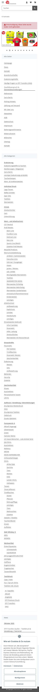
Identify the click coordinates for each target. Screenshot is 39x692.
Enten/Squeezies (10, 546)
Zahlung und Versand (12, 105)
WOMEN (7, 538)
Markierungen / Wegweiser (14, 169)
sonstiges (10, 300)
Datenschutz (8, 122)
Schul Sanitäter (12, 325)
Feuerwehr (11, 328)
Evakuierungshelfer (11, 79)
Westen (9, 365)
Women (9, 474)
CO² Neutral (8, 224)
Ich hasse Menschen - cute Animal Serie (18, 439)
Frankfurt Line (12, 234)
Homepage (8, 63)
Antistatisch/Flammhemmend (17, 294)
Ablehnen (20, 684)
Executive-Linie (12, 259)
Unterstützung (9, 216)
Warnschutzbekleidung (12, 253)
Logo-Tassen (8, 189)
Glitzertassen (9, 430)
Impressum (8, 126)
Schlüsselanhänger (11, 458)
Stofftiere (7, 562)
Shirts (6, 461)
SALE (6, 606)
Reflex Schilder (9, 193)
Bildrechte (8, 138)
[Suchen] (34, 8)
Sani (5, 213)
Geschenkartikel (12, 358)
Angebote (8, 597)
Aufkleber (7, 527)
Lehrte (6, 398)
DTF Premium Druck (12, 600)
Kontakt (7, 71)
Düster (9, 496)
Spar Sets (7, 196)
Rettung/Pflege (12, 502)
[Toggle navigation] (3, 1)
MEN (6, 535)
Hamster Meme (9, 436)
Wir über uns (9, 109)
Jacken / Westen (12, 268)
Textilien (7, 199)
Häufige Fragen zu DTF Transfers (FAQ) (18, 83)
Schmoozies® (12, 549)
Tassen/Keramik (10, 571)
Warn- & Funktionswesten (13, 181)
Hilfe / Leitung (12, 331)
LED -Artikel (11, 272)
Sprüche (10, 467)
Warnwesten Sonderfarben (16, 290)
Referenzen (8, 93)
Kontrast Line (11, 237)
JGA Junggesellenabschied (13, 556)
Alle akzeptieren (20, 671)
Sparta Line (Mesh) (13, 243)
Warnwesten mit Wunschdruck (18, 338)
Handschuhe (11, 316)
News (6, 67)
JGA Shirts (7, 442)
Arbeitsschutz (9, 303)
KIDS (8, 477)
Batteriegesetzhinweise (12, 130)
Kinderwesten (12, 297)
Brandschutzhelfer (11, 75)
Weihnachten (11, 511)
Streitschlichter (9, 210)
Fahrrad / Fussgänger (14, 262)
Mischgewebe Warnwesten (16, 275)
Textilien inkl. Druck (11, 586)
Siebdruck (7, 415)
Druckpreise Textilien (12, 412)
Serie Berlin (8, 97)
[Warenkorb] (35, 2)
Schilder (10, 312)
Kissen (6, 388)
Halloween (10, 483)
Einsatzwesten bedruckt (12, 322)
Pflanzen (10, 499)
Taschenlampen (10, 178)
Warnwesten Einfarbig (15, 284)
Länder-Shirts (12, 480)
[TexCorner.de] (11, 2)
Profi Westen (8, 228)
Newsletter (8, 114)
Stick (5, 409)
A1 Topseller (9, 591)
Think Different (9, 489)
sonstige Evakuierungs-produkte (16, 175)
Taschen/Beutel (9, 521)
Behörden (7, 374)
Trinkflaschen (11, 352)
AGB (5, 118)
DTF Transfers (10, 603)
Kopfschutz (11, 309)
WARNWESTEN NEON (14, 281)
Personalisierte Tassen (12, 395)
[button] (27, 2)
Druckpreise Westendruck (13, 406)
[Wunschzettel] (31, 2)
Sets (8, 368)
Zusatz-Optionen (10, 418)
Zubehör (7, 380)
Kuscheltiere (8, 391)
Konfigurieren (20, 678)
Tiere (8, 470)
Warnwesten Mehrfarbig (15, 287)
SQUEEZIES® (11, 553)
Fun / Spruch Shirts (11, 583)
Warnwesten (8, 202)
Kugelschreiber (9, 565)
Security (7, 377)
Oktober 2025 (9, 623)
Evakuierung (8, 361)
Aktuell (7, 594)
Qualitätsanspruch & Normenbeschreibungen (13, 88)
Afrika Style (11, 464)
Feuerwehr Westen (13, 355)
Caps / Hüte (8, 580)
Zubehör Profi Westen (14, 246)
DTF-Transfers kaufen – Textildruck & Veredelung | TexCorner (17, 630)
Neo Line (10, 240)
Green (6, 433)
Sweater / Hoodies (10, 518)
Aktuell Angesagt (10, 426)
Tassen (6, 486)
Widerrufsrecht (9, 134)
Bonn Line (10, 231)
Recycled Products (10, 250)
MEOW (6, 452)
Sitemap (7, 142)
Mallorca (7, 448)
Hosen (9, 265)
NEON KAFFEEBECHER (12, 455)
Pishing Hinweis (10, 101)
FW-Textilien (11, 349)
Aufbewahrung (12, 306)
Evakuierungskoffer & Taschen (15, 166)
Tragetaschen (9, 568)
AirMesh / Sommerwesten (16, 256)
